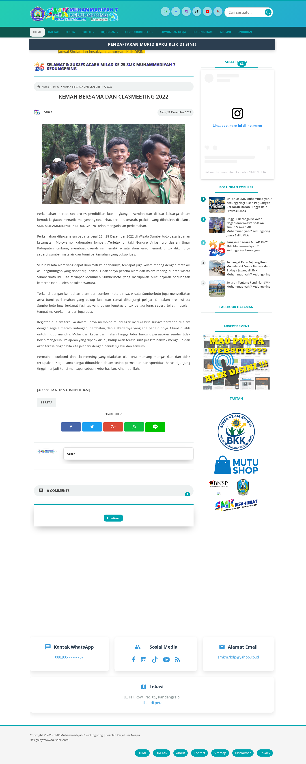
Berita (47, 402)
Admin (71, 454)
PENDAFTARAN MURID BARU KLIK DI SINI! (152, 44)
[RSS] (218, 11)
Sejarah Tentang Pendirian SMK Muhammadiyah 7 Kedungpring (248, 284)
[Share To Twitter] (92, 427)
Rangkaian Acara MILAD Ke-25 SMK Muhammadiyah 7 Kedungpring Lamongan (247, 246)
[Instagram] (186, 11)
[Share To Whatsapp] (134, 427)
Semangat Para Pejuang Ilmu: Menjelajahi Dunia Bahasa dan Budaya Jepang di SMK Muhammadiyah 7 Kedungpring (248, 268)
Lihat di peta (152, 702)
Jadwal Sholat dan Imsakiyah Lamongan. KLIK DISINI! (76, 51)
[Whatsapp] (165, 11)
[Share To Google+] (113, 427)
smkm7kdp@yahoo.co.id (238, 657)
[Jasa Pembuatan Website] (236, 389)
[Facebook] (176, 11)
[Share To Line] (155, 427)
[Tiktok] (197, 11)
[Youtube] (207, 11)
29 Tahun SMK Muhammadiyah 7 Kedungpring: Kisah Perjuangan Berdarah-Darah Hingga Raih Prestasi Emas (249, 205)
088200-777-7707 (69, 657)
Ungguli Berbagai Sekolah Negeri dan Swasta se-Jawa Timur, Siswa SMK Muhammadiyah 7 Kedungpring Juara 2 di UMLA (248, 227)
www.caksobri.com (56, 740)
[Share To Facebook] (71, 427)
